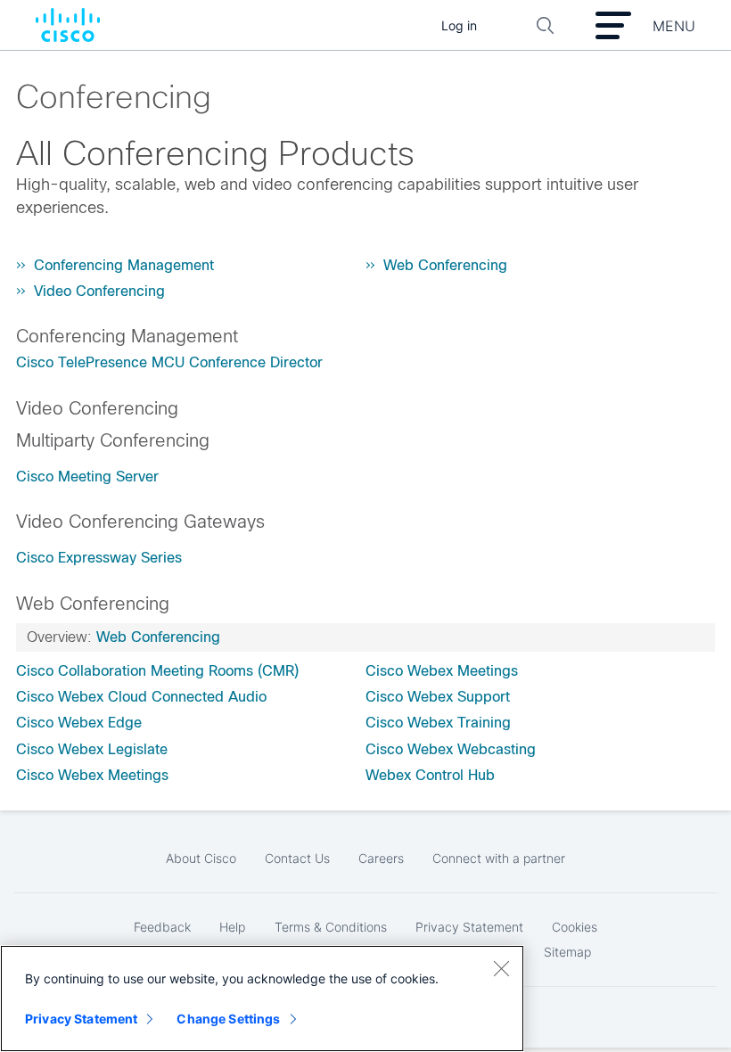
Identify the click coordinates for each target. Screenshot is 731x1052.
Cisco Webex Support (438, 696)
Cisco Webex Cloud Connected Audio (141, 696)
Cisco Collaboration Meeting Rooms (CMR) (157, 670)
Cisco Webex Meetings (92, 775)
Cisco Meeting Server (87, 476)
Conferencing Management (124, 265)
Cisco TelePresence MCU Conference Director (169, 362)
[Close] (501, 968)
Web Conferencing (445, 265)
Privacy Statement (81, 1018)
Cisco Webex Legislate (92, 749)
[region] (262, 998)
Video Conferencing (99, 291)
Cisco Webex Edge (79, 722)
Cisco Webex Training (438, 722)
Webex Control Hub (430, 775)
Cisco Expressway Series (99, 557)
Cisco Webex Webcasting (451, 749)
